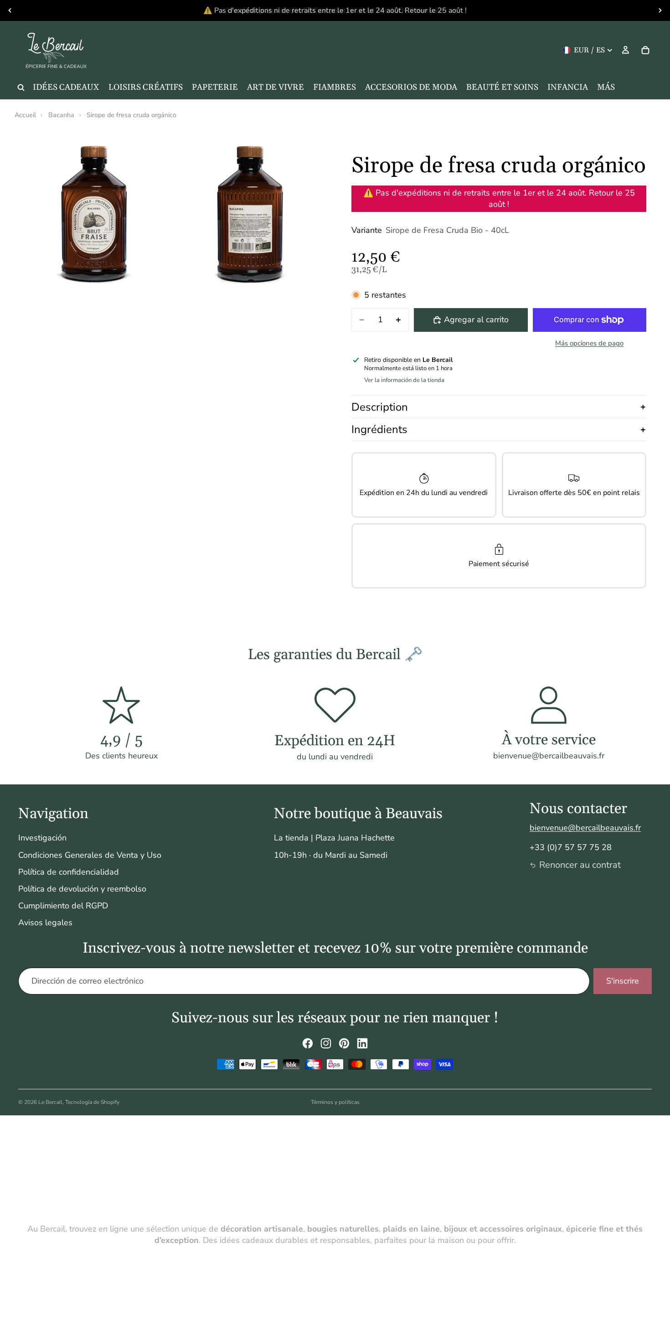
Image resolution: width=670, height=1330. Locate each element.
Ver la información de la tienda (404, 380)
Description (379, 407)
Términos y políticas (335, 1102)
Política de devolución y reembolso (82, 888)
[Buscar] (21, 87)
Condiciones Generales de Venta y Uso (89, 855)
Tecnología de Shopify (92, 1102)
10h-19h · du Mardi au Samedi (330, 855)
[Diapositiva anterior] (10, 10)
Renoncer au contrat (580, 865)
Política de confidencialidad (68, 871)
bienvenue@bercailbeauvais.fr (585, 827)
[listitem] (606, 87)
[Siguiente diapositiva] (660, 10)
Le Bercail (50, 1102)
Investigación (42, 837)
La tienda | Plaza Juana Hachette (334, 837)
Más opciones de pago (589, 343)
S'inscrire (622, 980)
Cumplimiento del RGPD (63, 905)
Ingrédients (379, 429)
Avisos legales (45, 922)
